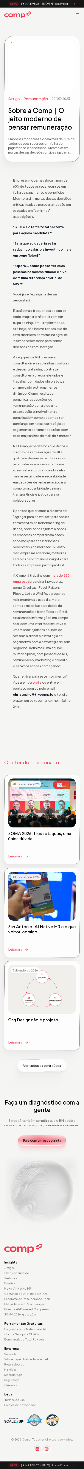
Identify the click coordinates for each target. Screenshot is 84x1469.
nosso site (33, 682)
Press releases (14, 1364)
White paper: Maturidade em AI (26, 1359)
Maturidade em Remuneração (24, 1304)
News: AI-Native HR (17, 1288)
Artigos (9, 1268)
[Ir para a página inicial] (17, 14)
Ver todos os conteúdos (42, 1065)
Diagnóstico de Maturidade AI (25, 1329)
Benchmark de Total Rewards (24, 1339)
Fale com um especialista (42, 1140)
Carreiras (10, 1385)
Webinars (10, 1278)
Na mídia (10, 1369)
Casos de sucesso (16, 1273)
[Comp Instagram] (47, 1449)
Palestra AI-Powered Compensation (29, 1309)
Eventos (10, 1283)
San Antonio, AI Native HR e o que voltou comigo (42, 929)
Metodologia (13, 1374)
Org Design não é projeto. (33, 1019)
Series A (10, 1354)
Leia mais (15, 856)
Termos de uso (14, 1400)
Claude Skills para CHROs (21, 1334)
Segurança (11, 1380)
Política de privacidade (20, 1405)
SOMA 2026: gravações (20, 1314)
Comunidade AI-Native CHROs (25, 1293)
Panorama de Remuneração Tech (27, 1299)
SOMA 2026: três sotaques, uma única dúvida (39, 836)
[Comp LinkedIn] (37, 1449)
